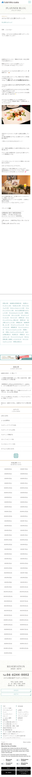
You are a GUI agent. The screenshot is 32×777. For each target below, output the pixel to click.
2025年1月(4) (8, 511)
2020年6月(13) (8, 634)
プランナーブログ (16, 9)
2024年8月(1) (8, 521)
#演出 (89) (5, 303)
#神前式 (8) (19, 322)
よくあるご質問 (7, 718)
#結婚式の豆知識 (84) (15, 303)
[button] (4, 742)
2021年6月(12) (8, 606)
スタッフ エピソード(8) (7, 439)
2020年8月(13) (8, 629)
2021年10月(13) (8, 596)
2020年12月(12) (8, 620)
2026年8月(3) (8, 469)
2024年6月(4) (8, 525)
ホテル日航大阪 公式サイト (10, 722)
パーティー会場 (7, 708)
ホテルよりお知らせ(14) (7, 448)
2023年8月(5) (8, 549)
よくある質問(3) (5, 420)
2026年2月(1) (8, 483)
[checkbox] (3, 760)
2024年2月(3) (8, 535)
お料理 (20, 710)
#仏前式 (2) (15, 334)
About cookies (27, 742)
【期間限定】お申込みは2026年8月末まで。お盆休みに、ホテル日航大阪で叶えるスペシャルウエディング (15, 384)
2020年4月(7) (8, 639)
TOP (4, 706)
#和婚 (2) (22, 334)
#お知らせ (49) (17, 305)
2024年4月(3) (8, 530)
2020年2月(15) (8, 643)
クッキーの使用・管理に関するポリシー (13, 731)
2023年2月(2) (8, 563)
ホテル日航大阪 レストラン (10, 724)
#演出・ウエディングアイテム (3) (15, 332)
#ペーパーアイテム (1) (17, 337)
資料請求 (16, 690)
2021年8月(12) (8, 601)
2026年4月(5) (8, 478)
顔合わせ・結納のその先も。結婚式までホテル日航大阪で (16, 403)
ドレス (4, 712)
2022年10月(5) (8, 568)
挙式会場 (20, 706)
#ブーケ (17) (13, 317)
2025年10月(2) (8, 492)
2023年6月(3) (8, 554)
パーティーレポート (23, 714)
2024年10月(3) (8, 516)
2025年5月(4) (8, 502)
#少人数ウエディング (7, 22)
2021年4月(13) (8, 610)
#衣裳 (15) (21, 317)
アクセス (20, 720)
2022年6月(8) (8, 577)
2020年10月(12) (8, 624)
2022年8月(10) (8, 573)
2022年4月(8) (8, 582)
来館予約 (16, 694)
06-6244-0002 (18, 674)
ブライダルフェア (7, 710)
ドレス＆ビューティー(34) (8, 444)
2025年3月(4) (8, 506)
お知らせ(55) (4, 415)
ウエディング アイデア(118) (8, 425)
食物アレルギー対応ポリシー (10, 733)
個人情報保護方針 (7, 730)
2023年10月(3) (8, 544)
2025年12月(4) (8, 488)
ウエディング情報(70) (7, 434)
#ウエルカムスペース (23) (16, 313)
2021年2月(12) (8, 615)
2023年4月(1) (8, 558)
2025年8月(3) (8, 497)
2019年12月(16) (8, 648)
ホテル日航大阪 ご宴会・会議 (11, 726)
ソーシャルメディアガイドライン (12, 737)
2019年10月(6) (8, 653)
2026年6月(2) (8, 473)
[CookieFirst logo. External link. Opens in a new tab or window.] (6, 744)
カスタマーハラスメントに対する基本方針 (14, 735)
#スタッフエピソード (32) (17, 308)
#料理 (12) (23, 320)
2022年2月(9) (8, 587)
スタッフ (5, 716)
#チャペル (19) (16, 315)
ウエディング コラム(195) (8, 430)
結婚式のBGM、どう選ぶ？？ (9, 373)
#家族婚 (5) (14, 327)
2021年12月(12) (8, 591)
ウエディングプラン (23, 712)
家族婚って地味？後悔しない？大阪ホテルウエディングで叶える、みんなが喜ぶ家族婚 (16, 391)
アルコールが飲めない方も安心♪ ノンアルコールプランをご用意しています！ (16, 397)
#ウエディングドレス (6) (17, 325)
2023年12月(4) (8, 539)
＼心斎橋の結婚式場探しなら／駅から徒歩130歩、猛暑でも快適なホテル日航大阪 (16, 378)
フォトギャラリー (7, 714)
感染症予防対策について (9, 728)
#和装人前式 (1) (17, 341)
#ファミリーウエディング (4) (13, 329)
